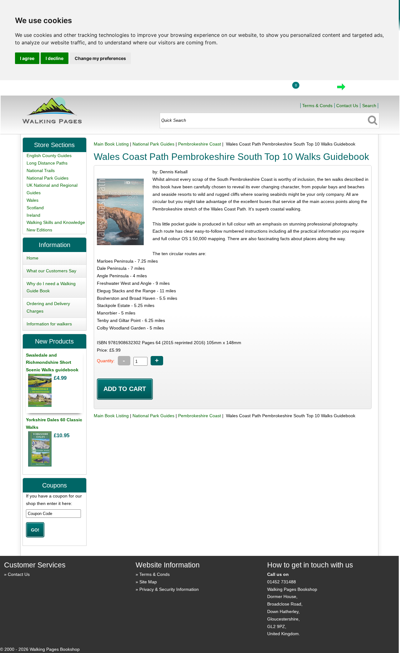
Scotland (35, 207)
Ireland (33, 215)
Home (242, 88)
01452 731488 (281, 581)
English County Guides (49, 155)
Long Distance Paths (47, 163)
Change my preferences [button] (100, 58)
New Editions (39, 229)
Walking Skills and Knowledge (56, 222)
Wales (32, 200)
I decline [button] (54, 58)
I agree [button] (27, 58)
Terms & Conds (317, 105)
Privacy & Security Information (169, 589)
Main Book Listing (111, 143)
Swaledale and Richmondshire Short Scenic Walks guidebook (52, 363)
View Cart (315, 88)
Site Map (148, 581)
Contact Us (347, 105)
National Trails (41, 170)
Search (369, 105)
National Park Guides (153, 143)
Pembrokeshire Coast (199, 143)
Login (271, 88)
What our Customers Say (51, 270)
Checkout (362, 88)
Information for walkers (49, 323)
